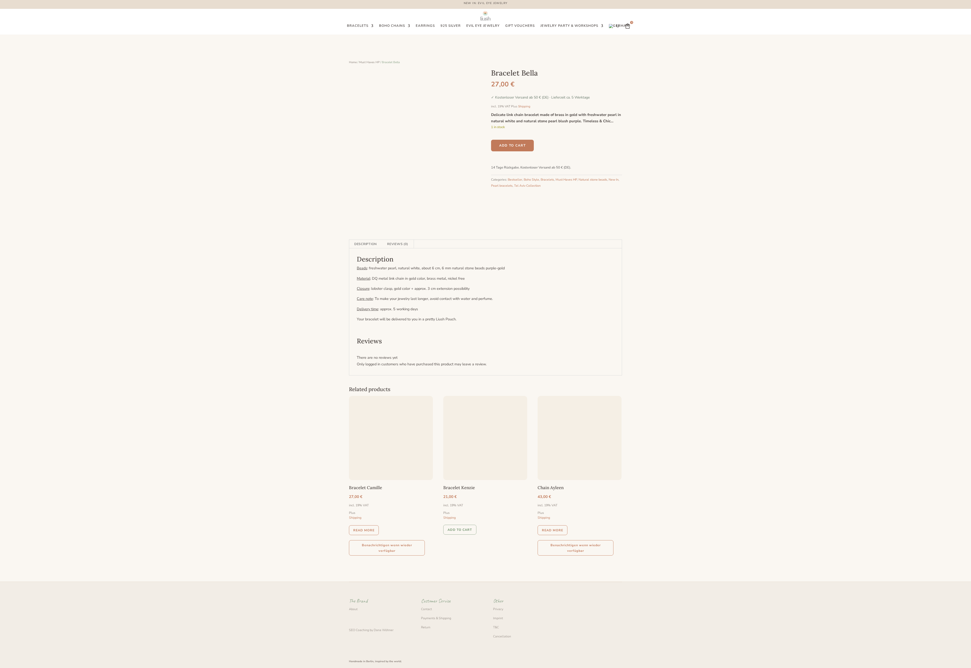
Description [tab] (365, 244)
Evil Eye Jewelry (483, 26)
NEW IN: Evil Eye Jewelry (485, 3)
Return (425, 627)
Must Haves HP (369, 62)
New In (614, 179)
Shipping (524, 106)
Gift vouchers (520, 26)
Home (353, 62)
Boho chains (392, 26)
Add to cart (512, 145)
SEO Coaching (359, 630)
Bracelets (357, 26)
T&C (496, 627)
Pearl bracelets (502, 185)
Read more (363, 530)
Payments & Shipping (436, 618)
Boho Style (531, 179)
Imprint (498, 618)
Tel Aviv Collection (527, 185)
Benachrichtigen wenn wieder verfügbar (387, 548)
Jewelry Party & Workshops (569, 26)
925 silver (450, 26)
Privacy (498, 609)
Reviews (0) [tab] (397, 244)
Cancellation (502, 636)
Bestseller (515, 179)
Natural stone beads (593, 179)
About (353, 609)
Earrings (425, 26)
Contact (426, 609)
